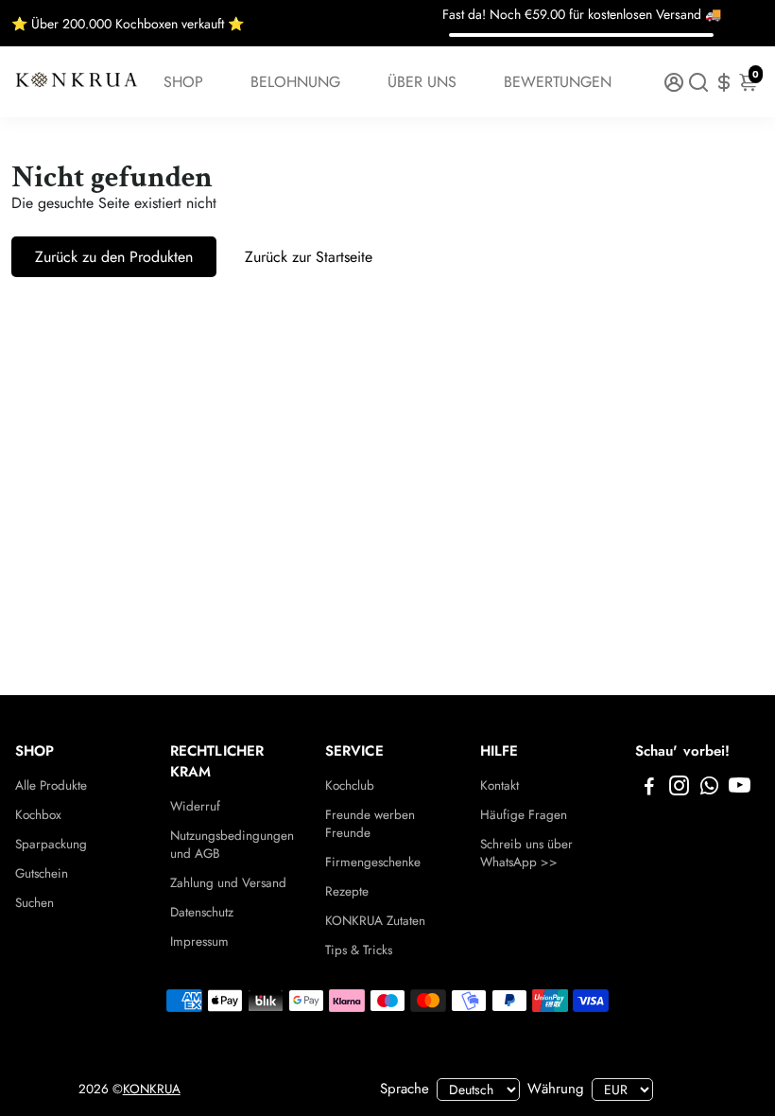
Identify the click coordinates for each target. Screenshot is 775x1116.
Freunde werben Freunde (370, 824)
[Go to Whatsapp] (709, 788)
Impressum (199, 941)
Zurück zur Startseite (308, 257)
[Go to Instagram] (679, 788)
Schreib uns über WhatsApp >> (526, 853)
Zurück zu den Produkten (114, 257)
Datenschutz (201, 912)
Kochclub (349, 785)
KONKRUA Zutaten (375, 921)
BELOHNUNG (295, 82)
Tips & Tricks (358, 950)
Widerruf (195, 806)
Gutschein (41, 873)
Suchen (34, 903)
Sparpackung (51, 844)
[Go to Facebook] (649, 788)
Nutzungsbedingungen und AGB (232, 845)
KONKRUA (152, 1089)
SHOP (183, 82)
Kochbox (38, 815)
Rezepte (347, 891)
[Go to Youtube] (739, 788)
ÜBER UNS (422, 82)
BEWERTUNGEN (557, 82)
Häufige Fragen (523, 815)
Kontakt (499, 785)
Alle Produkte (51, 785)
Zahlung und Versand (228, 883)
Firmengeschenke (373, 862)
